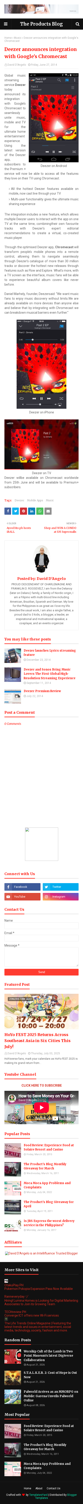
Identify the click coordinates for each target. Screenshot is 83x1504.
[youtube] (22, 896)
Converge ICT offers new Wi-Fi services (31, 1315)
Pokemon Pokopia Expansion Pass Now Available (38, 1289)
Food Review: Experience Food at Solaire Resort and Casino (49, 1147)
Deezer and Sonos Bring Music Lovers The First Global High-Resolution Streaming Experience (49, 674)
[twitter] (61, 887)
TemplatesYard (38, 1494)
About (38, 1488)
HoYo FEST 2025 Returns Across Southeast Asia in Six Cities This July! (37, 1040)
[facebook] (22, 887)
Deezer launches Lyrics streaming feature (50, 653)
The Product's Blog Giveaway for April (49, 1204)
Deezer (19, 500)
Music (17, 37)
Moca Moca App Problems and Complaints (47, 1185)
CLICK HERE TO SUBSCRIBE (41, 1085)
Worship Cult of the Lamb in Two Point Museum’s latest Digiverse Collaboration (48, 1356)
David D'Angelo (17, 64)
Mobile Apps (35, 500)
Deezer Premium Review (42, 691)
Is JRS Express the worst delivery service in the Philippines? (49, 1223)
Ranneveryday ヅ (16, 1296)
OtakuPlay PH (13, 1285)
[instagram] (61, 896)
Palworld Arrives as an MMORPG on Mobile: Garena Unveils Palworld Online (51, 1396)
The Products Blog (41, 24)
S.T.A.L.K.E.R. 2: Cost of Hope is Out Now (50, 1375)
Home (8, 37)
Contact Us (53, 1488)
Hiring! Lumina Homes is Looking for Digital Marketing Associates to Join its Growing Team (41, 1302)
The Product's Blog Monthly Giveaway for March (45, 1166)
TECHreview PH (15, 1312)
